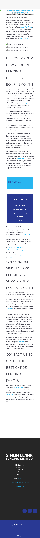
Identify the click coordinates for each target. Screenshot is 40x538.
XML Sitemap (20, 486)
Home (8, 14)
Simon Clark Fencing (26, 27)
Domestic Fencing (20, 205)
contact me (9, 394)
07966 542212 (22, 478)
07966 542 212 (24, 38)
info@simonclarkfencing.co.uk (20, 482)
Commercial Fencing (20, 209)
